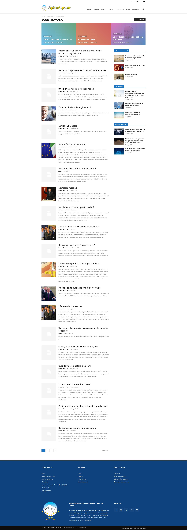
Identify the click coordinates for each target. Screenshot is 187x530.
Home (89, 9)
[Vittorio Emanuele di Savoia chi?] (58, 34)
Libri (128, 9)
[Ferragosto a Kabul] (119, 77)
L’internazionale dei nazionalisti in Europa (78, 226)
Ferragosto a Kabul (131, 74)
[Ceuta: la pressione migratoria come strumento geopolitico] (119, 132)
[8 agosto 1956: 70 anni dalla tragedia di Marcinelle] (119, 105)
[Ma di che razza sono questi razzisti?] (48, 213)
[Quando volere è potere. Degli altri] (48, 372)
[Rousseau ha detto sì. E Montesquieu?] (48, 251)
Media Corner (45, 488)
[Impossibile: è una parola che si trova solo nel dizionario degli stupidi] (48, 56)
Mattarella (44, 482)
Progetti (120, 9)
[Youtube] (144, 1)
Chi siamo (135, 9)
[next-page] (55, 450)
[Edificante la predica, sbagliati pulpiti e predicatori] (48, 412)
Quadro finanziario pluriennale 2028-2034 (54, 485)
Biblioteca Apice (83, 482)
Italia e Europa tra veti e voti (71, 144)
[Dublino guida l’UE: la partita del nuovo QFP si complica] (119, 151)
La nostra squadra (119, 476)
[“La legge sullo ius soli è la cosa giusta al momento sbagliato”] (48, 334)
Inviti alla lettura (46, 491)
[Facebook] (131, 1)
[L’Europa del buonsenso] (48, 312)
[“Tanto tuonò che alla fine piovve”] (48, 390)
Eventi (111, 9)
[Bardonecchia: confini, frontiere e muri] (48, 174)
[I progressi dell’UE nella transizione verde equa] (119, 115)
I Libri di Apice (82, 479)
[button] (143, 9)
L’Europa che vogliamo (121, 479)
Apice (60, 171)
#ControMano (47, 36)
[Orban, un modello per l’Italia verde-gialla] (48, 352)
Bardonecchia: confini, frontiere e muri (77, 168)
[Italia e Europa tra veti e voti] (48, 150)
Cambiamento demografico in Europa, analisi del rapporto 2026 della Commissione (134, 140)
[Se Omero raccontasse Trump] (119, 67)
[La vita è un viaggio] (48, 132)
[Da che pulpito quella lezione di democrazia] (48, 293)
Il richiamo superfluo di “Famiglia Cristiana (78, 263)
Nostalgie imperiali (67, 188)
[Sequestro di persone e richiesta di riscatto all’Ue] (48, 76)
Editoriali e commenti (48, 476)
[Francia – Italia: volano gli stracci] (48, 113)
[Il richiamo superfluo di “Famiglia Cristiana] (48, 269)
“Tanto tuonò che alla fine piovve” (74, 384)
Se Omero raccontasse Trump (135, 65)
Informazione (99, 9)
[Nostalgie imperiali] (48, 194)
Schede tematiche (47, 479)
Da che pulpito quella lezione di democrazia (79, 288)
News (43, 473)
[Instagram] (134, 1)
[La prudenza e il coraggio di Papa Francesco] (128, 34)
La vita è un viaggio (67, 126)
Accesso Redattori (128, 528)
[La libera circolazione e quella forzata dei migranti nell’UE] (119, 58)
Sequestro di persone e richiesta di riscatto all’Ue (82, 70)
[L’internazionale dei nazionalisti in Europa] (48, 232)
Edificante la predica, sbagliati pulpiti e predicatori (82, 406)
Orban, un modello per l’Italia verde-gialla (78, 346)
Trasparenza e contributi (121, 482)
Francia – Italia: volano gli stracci (74, 107)
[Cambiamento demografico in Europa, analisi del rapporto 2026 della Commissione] (119, 141)
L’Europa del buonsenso (70, 306)
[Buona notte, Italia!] (93, 34)
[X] (140, 1)
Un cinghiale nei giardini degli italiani (76, 89)
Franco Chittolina (48, 42)
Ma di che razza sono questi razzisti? (76, 207)
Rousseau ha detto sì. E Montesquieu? (76, 245)
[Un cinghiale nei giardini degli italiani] (48, 95)
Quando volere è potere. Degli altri (74, 366)
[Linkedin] (137, 1)
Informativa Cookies (140, 528)
